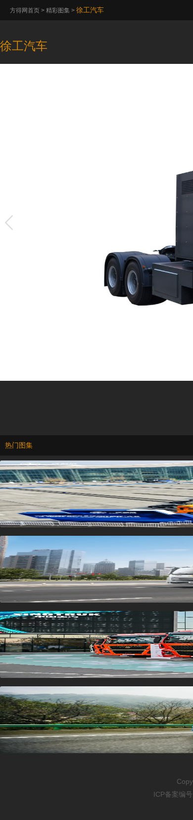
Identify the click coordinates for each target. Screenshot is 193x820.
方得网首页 (25, 10)
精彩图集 (58, 10)
